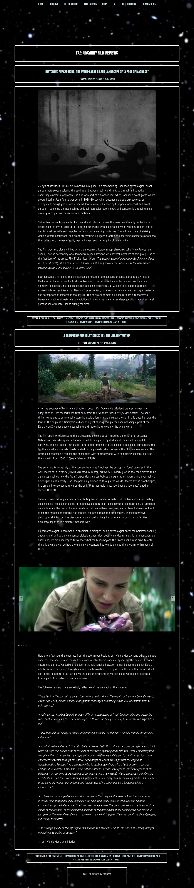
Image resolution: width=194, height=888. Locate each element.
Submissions (149, 4)
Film (104, 4)
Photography (128, 4)
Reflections (71, 4)
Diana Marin (110, 79)
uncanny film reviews (103, 322)
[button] (173, 598)
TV (113, 4)
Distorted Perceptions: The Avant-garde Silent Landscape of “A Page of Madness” (97, 72)
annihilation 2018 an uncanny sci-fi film (83, 856)
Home (41, 4)
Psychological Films (144, 318)
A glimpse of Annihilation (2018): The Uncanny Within (97, 336)
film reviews (69, 318)
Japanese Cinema (108, 318)
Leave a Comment (120, 322)
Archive (54, 4)
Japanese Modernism (125, 318)
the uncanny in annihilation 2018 (145, 856)
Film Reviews (50, 318)
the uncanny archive (84, 322)
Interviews (90, 4)
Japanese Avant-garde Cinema (88, 318)
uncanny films (99, 859)
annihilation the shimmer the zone (116, 856)
